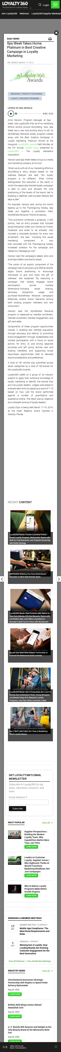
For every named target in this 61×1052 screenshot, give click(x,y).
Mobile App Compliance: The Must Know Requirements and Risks (34, 931)
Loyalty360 (13, 151)
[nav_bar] (55, 4)
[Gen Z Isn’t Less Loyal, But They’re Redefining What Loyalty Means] (30, 720)
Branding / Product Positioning (26, 94)
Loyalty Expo (31, 147)
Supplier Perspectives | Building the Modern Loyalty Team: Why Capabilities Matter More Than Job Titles (36, 837)
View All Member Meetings (39, 961)
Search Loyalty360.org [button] (40, 4)
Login (46, 5)
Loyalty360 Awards (27, 144)
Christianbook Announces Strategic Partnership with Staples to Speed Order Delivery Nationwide (28, 983)
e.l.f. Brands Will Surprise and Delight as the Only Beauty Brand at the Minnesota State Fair (29, 1030)
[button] (31, 8)
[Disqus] (30, 460)
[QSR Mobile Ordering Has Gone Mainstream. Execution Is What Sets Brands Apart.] (30, 563)
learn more (31, 847)
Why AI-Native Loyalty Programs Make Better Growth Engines (35, 889)
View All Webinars (17, 961)
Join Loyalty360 (9, 13)
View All (46, 822)
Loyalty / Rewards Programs (25, 98)
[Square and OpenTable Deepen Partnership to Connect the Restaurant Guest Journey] (30, 641)
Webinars (24, 13)
